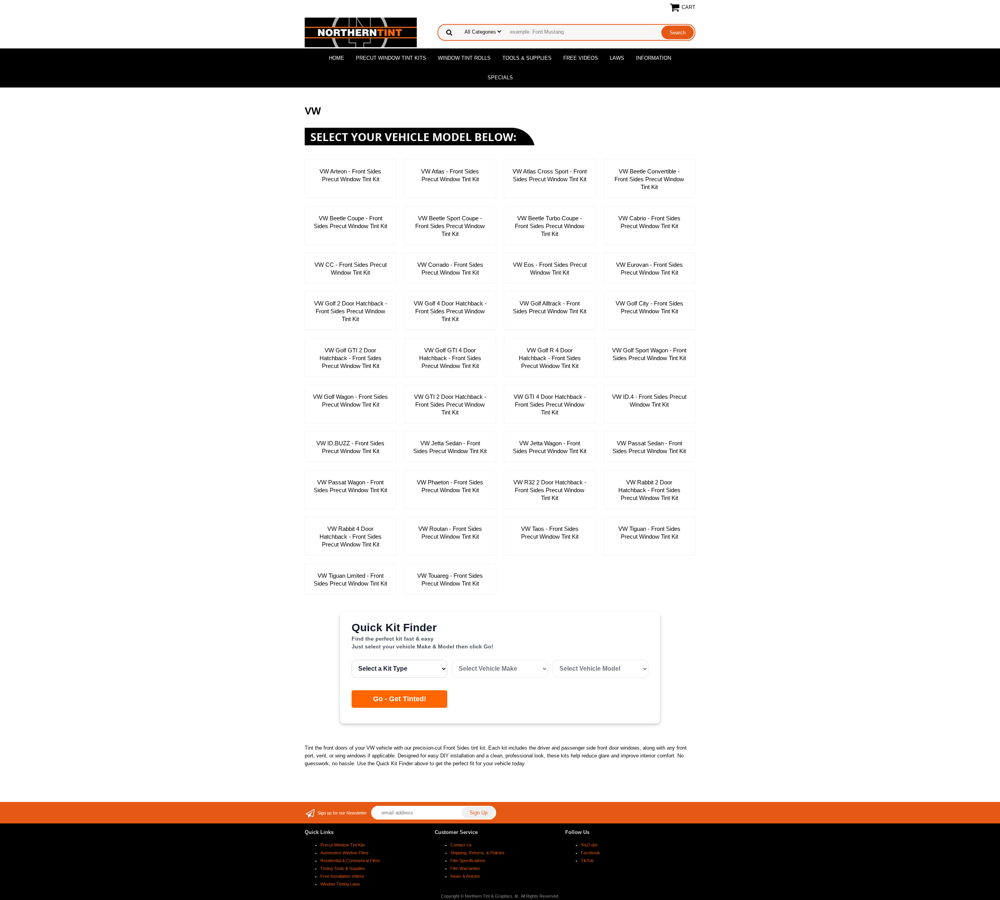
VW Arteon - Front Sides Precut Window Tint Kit (350, 175)
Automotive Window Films (344, 852)
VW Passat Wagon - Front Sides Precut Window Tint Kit (350, 486)
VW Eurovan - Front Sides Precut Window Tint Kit (649, 268)
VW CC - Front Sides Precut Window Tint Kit (350, 268)
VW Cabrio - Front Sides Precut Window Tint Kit (649, 222)
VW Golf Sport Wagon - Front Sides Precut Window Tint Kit (649, 354)
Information (653, 58)
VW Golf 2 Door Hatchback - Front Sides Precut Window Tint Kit (350, 311)
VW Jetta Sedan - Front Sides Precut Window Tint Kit (450, 447)
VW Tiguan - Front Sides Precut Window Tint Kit (649, 532)
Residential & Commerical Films (350, 860)
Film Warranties (465, 868)
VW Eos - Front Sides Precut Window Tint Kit (550, 268)
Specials (500, 77)
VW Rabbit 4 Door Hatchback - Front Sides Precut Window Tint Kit (351, 536)
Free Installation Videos (342, 876)
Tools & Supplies (527, 58)
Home (336, 58)
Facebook (590, 852)
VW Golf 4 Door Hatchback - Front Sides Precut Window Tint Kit (450, 311)
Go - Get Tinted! (399, 699)
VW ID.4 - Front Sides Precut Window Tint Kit (649, 400)
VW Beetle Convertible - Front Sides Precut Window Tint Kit (649, 179)
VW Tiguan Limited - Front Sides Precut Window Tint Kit (350, 579)
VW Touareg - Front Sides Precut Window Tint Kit (450, 579)
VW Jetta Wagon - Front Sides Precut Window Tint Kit (549, 447)
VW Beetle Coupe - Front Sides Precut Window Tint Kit (350, 222)
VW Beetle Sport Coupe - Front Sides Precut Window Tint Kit (450, 226)
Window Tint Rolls (464, 58)
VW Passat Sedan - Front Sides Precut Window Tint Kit (649, 447)
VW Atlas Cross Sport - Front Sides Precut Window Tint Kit (549, 175)
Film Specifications (468, 860)
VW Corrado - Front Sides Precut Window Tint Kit (450, 268)
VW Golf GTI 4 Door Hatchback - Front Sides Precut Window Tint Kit (450, 358)
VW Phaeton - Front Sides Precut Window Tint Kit (450, 486)
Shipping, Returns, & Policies (477, 852)
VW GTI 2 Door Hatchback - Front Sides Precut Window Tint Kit (450, 404)
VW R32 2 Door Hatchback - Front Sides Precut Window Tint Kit (549, 490)
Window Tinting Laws (340, 884)
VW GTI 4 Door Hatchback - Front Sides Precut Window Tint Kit (550, 404)
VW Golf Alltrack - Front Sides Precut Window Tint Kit (549, 307)
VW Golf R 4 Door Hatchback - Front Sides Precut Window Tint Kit (550, 358)
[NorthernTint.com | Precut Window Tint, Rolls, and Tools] (361, 32)
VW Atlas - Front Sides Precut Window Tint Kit (450, 175)
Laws (617, 58)
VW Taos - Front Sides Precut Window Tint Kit (550, 532)
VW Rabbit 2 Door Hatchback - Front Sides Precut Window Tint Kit (649, 490)
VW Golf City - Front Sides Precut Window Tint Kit (649, 307)
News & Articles (465, 876)
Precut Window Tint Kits (391, 58)
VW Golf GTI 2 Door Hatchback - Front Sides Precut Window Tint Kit (351, 358)
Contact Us (461, 845)
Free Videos (580, 58)
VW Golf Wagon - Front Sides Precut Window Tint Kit (350, 400)
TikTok (587, 860)
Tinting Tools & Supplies (342, 868)
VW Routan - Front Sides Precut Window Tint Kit (450, 532)
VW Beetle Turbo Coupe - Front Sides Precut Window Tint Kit (549, 226)
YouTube (589, 845)
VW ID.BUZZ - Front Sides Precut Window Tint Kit (350, 447)
